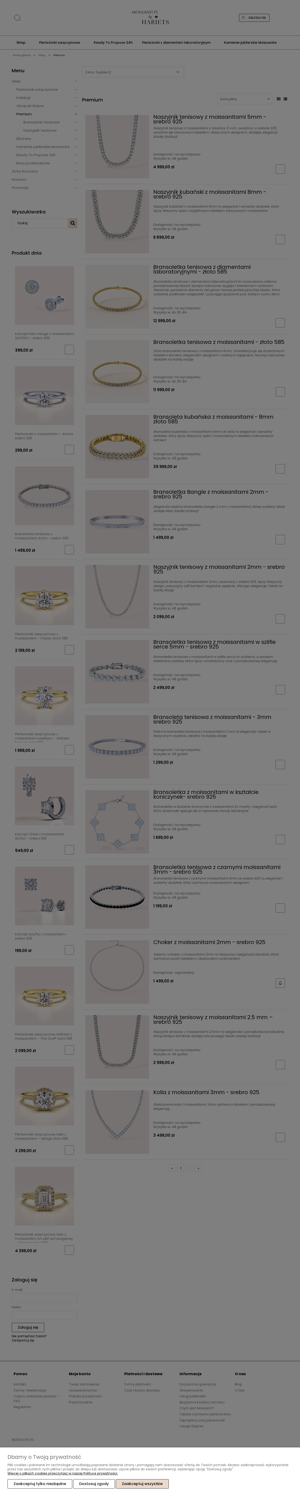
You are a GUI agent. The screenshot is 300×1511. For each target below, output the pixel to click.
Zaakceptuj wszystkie (142, 1483)
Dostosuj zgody (94, 1483)
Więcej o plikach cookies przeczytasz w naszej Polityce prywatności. (63, 1473)
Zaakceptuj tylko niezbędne (40, 1483)
